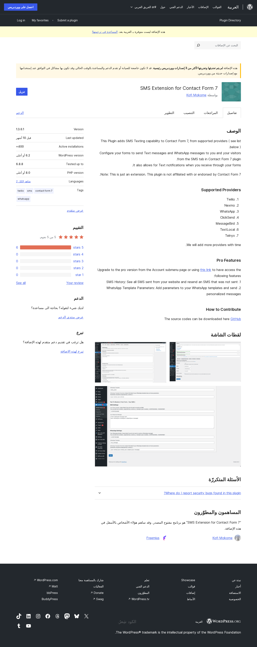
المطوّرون (143, 592)
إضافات (190, 592)
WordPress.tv (138, 599)
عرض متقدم (75, 210)
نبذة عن (236, 580)
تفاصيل (232, 113)
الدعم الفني (142, 586)
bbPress (52, 592)
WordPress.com (46, 580)
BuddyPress (50, 599)
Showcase (188, 580)
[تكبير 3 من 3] (236, 391)
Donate (97, 592)
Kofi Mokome (196, 95)
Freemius (152, 538)
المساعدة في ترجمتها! (105, 31)
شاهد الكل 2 (23, 181)
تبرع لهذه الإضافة (72, 351)
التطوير (169, 113)
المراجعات (211, 113)
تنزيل (22, 91)
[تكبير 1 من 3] (236, 347)
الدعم (20, 113)
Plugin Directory (230, 20)
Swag (98, 599)
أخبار (238, 586)
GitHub (235, 319)
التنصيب (189, 113)
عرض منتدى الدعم (71, 317)
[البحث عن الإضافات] (198, 45)
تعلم (146, 580)
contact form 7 (43, 190)
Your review (75, 283)
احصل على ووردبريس (21, 7)
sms (29, 190)
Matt (53, 586)
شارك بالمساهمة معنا (91, 580)
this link (205, 270)
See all (21, 283)
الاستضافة (235, 592)
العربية (199, 621)
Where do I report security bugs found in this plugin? (202, 493)
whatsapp (23, 198)
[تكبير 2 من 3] (161, 347)
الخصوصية (235, 599)
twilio (21, 190)
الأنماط (191, 599)
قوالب (191, 586)
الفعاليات (98, 586)
